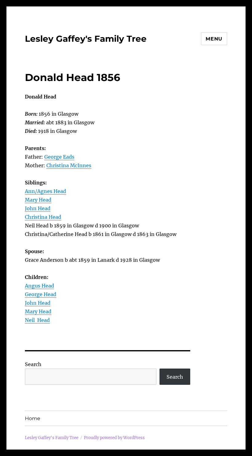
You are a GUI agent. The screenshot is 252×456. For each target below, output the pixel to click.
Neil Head (37, 320)
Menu (214, 39)
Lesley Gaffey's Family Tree (86, 38)
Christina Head (43, 217)
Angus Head (39, 286)
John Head (37, 208)
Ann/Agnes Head (45, 191)
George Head (40, 294)
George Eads (59, 157)
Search (33, 364)
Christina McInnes (68, 165)
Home (32, 418)
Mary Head (38, 200)
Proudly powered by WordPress (114, 437)
